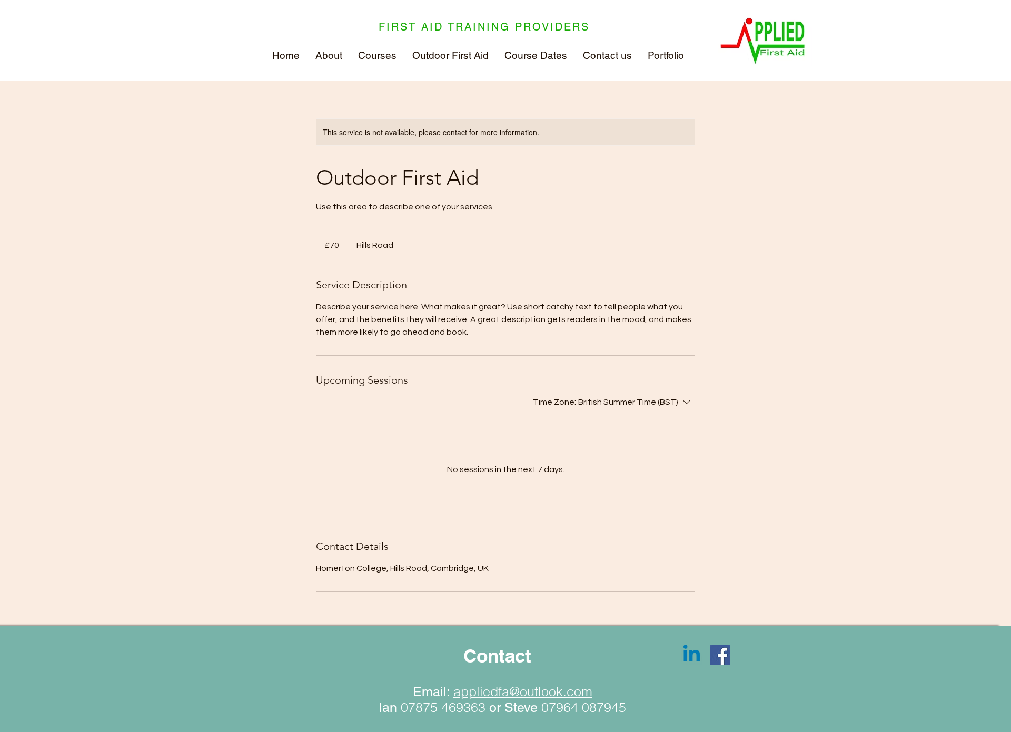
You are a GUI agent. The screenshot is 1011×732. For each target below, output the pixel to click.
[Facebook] (720, 655)
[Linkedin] (691, 655)
